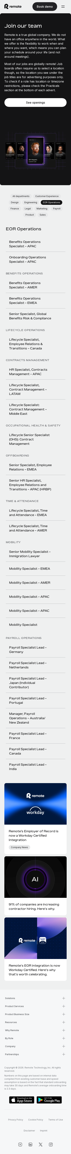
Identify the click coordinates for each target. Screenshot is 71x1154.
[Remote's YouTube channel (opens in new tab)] (20, 1144)
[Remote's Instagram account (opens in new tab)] (50, 1144)
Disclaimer (29, 1130)
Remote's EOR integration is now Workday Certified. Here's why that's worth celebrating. (34, 970)
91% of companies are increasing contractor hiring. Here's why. (34, 907)
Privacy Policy (15, 1119)
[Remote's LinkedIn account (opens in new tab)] (30, 1144)
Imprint (43, 1130)
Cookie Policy (35, 1119)
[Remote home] (12, 6)
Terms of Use (55, 1119)
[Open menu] (63, 6)
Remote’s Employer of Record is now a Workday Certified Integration (33, 835)
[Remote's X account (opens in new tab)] (40, 1144)
